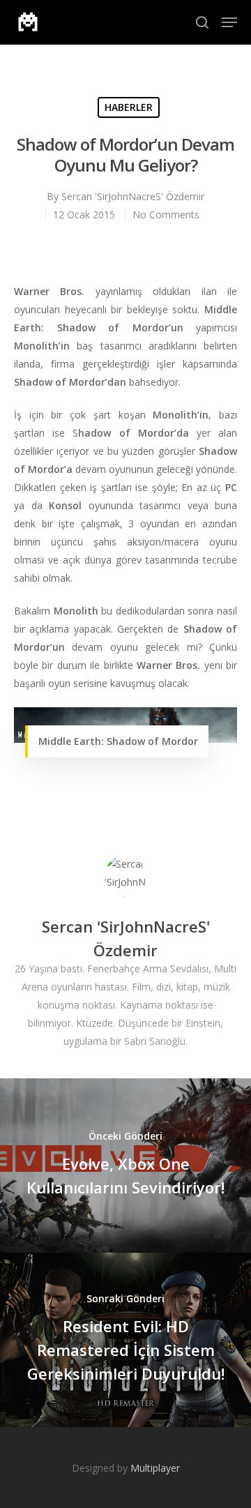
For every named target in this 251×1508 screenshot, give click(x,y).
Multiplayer (155, 1468)
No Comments (165, 214)
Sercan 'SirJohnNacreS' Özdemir (132, 196)
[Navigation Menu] (229, 22)
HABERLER (129, 107)
